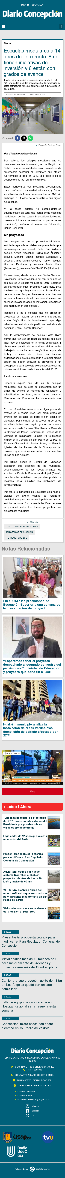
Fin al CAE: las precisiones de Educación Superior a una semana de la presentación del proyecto (31, 604)
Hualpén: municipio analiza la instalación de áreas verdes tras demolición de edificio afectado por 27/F (30, 729)
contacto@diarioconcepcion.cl (34, 1075)
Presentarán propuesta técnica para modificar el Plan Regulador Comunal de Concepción (23, 857)
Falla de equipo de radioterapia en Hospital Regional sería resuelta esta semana (29, 1006)
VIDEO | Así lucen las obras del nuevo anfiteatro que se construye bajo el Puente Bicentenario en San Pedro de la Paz (25, 895)
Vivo (32, 791)
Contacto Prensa (25, 1095)
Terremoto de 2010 (16, 538)
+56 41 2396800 (34, 1070)
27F (8, 526)
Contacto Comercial (26, 1092)
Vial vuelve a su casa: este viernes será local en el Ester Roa (24, 910)
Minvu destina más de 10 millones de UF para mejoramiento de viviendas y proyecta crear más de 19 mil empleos (31, 963)
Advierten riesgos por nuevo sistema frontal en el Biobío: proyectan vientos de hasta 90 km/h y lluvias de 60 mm (22, 876)
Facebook (35, 1111)
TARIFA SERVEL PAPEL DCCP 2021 (35, 1085)
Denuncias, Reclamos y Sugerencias (34, 1099)
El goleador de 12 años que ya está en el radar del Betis (25, 838)
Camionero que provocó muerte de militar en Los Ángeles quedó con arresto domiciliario (32, 985)
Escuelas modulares (26, 526)
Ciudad (7, 932)
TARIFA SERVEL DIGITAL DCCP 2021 (34, 1080)
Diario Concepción (17, 95)
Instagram (35, 1106)
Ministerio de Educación (19, 532)
